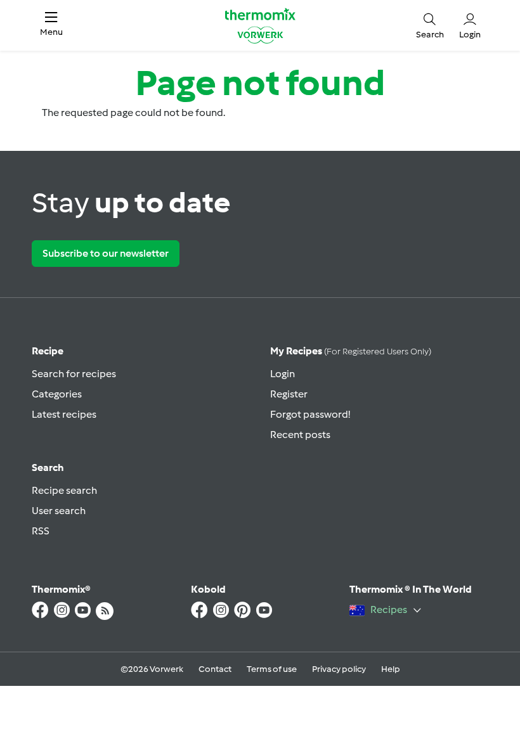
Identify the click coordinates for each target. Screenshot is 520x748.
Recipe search (64, 490)
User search (59, 511)
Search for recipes (74, 374)
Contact (214, 669)
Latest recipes (64, 414)
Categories (57, 394)
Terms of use (272, 669)
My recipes (350, 351)
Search (48, 467)
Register (289, 394)
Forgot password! (310, 414)
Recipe (47, 351)
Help (390, 669)
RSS (40, 531)
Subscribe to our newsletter (105, 253)
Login (282, 374)
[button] (51, 25)
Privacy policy (339, 669)
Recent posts (300, 435)
